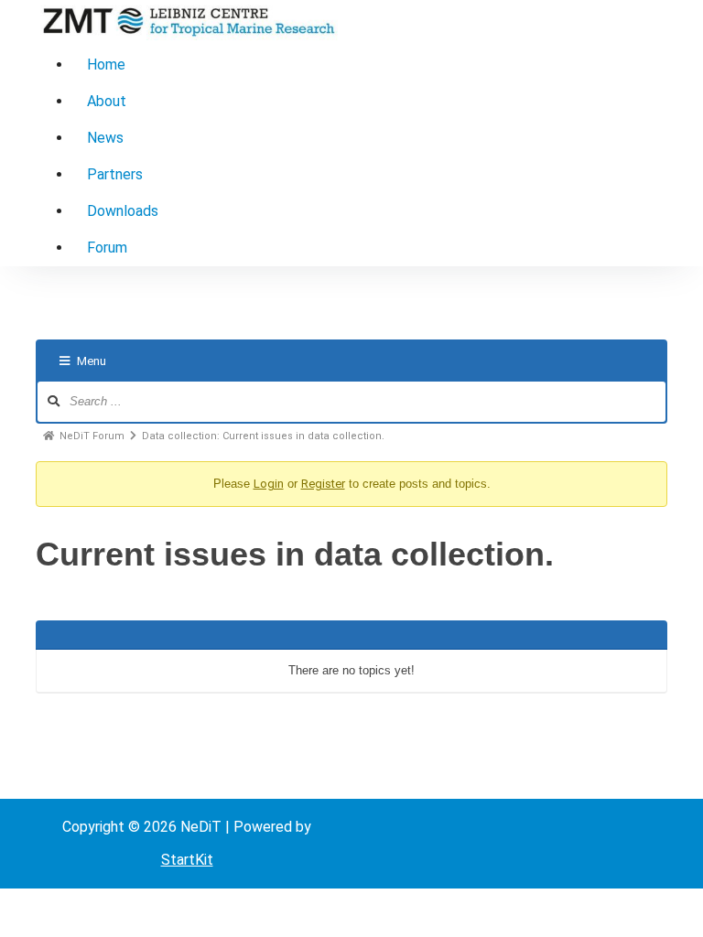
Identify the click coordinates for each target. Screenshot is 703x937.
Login (269, 483)
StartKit (187, 859)
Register (323, 483)
